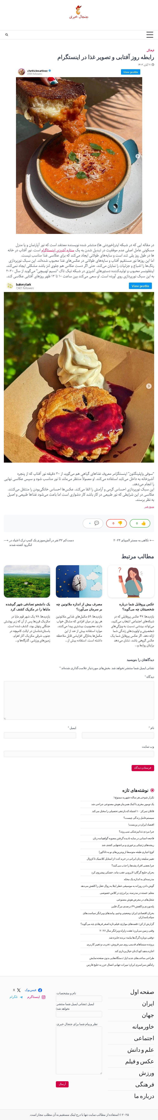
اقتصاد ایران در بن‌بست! (141, 824)
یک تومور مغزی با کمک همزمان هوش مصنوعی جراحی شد (122, 804)
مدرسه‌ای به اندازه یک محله (139, 879)
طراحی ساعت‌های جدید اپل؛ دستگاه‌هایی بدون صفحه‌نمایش (121, 958)
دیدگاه (149, 676)
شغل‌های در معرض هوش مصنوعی (135, 899)
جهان (148, 1015)
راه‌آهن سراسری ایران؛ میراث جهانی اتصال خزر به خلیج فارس (120, 965)
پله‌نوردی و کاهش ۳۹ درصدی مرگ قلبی (132, 906)
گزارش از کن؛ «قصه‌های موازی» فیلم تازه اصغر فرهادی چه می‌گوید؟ (117, 924)
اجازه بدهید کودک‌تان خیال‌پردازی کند (134, 951)
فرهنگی (150, 50)
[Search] (7, 35)
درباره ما (144, 1096)
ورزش (146, 1073)
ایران (148, 1004)
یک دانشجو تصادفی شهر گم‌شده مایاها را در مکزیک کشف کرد (28, 606)
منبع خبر (149, 507)
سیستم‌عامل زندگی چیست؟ (139, 818)
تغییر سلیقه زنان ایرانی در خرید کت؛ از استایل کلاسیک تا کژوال (120, 859)
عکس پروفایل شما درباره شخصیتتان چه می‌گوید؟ (136, 606)
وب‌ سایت (148, 746)
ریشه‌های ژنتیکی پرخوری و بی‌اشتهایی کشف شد (128, 845)
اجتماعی (144, 1038)
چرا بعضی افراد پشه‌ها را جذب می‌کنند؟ (133, 865)
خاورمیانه (143, 1027)
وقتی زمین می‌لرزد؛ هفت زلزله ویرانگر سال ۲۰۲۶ (127, 930)
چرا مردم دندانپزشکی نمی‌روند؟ (136, 831)
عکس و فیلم (139, 1061)
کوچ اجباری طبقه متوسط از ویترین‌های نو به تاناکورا (126, 852)
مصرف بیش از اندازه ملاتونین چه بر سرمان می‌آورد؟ (79, 606)
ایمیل (72, 728)
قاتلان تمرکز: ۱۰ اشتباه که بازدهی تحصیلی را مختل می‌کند (123, 811)
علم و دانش (140, 1050)
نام (151, 728)
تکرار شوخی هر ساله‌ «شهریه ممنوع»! (134, 797)
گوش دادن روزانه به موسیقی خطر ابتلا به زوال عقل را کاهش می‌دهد (117, 886)
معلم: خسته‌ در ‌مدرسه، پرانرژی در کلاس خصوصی (127, 893)
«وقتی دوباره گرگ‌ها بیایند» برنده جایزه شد (131, 937)
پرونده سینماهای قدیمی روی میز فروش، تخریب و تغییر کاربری (120, 944)
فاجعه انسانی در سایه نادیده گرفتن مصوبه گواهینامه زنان (123, 838)
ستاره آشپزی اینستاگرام (57, 250)
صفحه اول (142, 992)
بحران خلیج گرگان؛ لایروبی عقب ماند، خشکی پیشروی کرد (122, 872)
